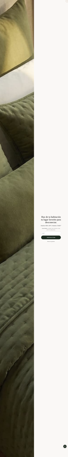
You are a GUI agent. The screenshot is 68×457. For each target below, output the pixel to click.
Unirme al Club (51, 237)
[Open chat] (65, 446)
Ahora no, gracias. (51, 241)
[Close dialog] (67, 1)
